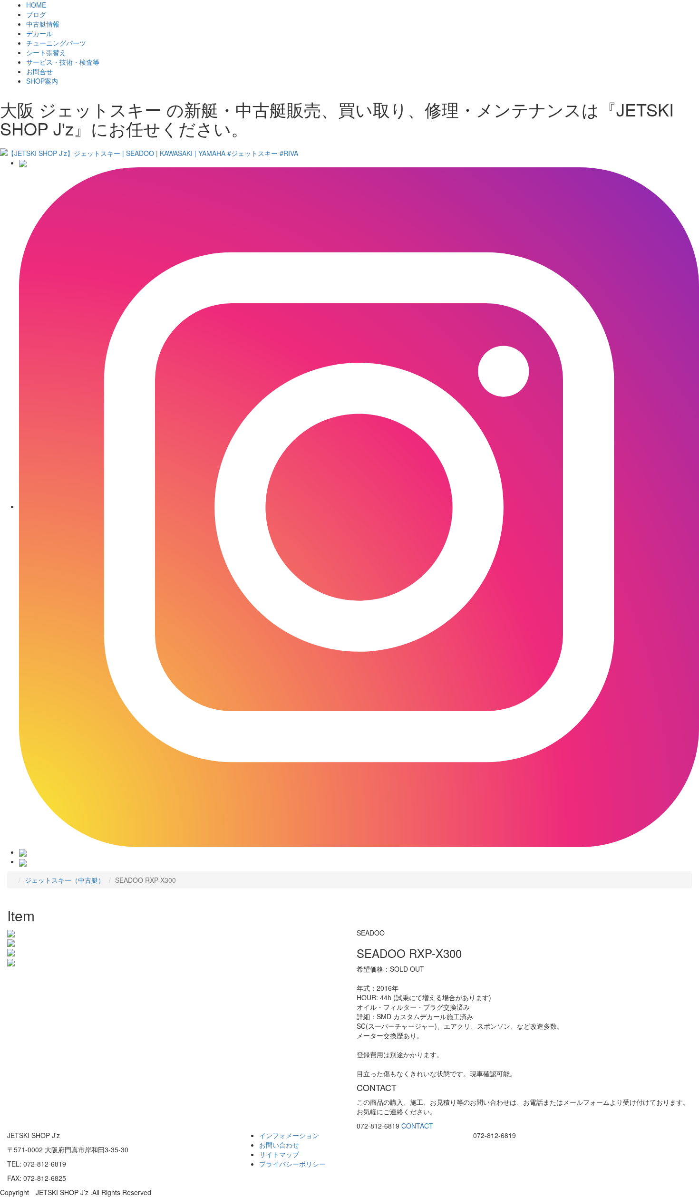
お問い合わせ (279, 1144)
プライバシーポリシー (292, 1163)
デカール (39, 33)
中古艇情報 (42, 24)
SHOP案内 (42, 81)
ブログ (36, 14)
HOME (36, 5)
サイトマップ (279, 1154)
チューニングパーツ (56, 43)
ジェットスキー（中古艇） (65, 880)
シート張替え (46, 52)
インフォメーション (289, 1135)
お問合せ (39, 71)
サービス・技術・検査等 (62, 62)
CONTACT (417, 1125)
